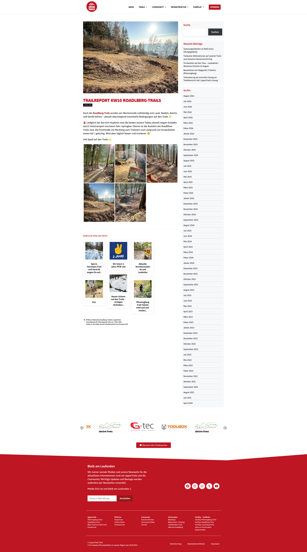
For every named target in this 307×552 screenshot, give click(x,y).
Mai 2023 (187, 306)
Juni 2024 (187, 236)
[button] (143, 7)
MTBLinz (89, 320)
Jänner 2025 (188, 198)
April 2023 (188, 311)
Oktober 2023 (189, 279)
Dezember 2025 (190, 139)
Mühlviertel (96, 320)
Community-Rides (148, 522)
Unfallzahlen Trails (175, 525)
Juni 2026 (187, 107)
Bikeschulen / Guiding (176, 522)
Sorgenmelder (200, 530)
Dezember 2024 (190, 204)
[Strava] (209, 486)
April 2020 (188, 403)
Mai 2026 (187, 112)
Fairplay (197, 7)
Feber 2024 (188, 257)
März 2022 (188, 365)
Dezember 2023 (190, 268)
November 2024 (190, 209)
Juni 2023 (187, 301)
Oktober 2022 (189, 344)
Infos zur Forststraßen (203, 527)
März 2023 (188, 317)
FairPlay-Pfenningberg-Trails (205, 520)
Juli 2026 (187, 101)
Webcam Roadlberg (175, 527)
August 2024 (188, 225)
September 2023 (190, 284)
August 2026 (188, 96)
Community (158, 7)
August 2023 (188, 290)
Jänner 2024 (188, 263)
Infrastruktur (178, 7)
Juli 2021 (187, 398)
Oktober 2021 (189, 381)
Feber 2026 (188, 128)
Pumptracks (92, 527)
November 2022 (190, 338)
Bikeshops (172, 520)
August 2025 (188, 160)
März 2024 (188, 252)
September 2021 (190, 387)
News (131, 7)
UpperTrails (117, 320)
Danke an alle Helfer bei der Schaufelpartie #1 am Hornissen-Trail (107, 324)
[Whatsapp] (202, 486)
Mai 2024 (187, 241)
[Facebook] (188, 486)
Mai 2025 (187, 177)
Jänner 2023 (188, 327)
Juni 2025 (187, 171)
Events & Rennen (147, 520)
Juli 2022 (187, 354)
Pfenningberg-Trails (95, 520)
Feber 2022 (188, 371)
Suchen (215, 32)
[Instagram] (195, 486)
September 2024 (190, 220)
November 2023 (190, 274)
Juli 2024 (187, 230)
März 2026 (188, 123)
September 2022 (190, 349)
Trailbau (110, 320)
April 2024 (188, 247)
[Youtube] (216, 486)
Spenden (214, 7)
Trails (142, 7)
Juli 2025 (187, 166)
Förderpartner (119, 525)
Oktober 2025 (189, 150)
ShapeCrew (118, 520)
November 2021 (190, 376)
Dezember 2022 (190, 333)
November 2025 (190, 144)
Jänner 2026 (188, 133)
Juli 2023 (187, 295)
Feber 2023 (188, 322)
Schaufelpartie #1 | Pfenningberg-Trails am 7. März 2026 (103, 322)
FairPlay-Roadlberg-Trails (204, 522)
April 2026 (188, 117)
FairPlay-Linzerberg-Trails (204, 525)
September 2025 (190, 155)
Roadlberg (103, 320)
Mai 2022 (187, 360)
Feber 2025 (188, 193)
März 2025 (188, 187)
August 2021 (188, 392)
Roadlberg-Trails (101, 113)
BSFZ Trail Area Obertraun (97, 525)
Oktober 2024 (189, 214)
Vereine (144, 525)
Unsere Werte (119, 522)
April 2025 (188, 182)
